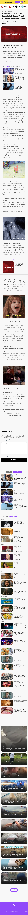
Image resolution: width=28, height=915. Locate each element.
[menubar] (25, 2)
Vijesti (13, 6)
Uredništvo (4, 911)
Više (14, 890)
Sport (19, 6)
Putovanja (26, 6)
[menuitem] (25, 2)
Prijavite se (14, 460)
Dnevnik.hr (5, 6)
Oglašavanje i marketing (14, 911)
